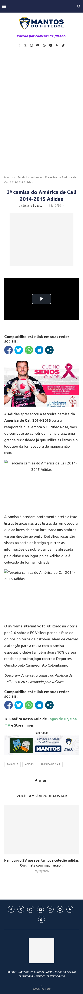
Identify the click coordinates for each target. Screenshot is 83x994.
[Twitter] (25, 45)
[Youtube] (37, 45)
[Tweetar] (18, 350)
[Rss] (57, 45)
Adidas (29, 764)
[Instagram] (31, 45)
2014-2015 (12, 764)
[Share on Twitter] (40, 781)
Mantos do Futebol (15, 177)
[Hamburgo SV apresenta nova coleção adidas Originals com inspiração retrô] (41, 829)
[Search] (79, 6)
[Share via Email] (44, 781)
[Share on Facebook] (36, 781)
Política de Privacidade (50, 976)
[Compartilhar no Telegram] (39, 350)
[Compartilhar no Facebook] (8, 350)
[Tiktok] (63, 45)
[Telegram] (50, 45)
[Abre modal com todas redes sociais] (49, 350)
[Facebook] (19, 45)
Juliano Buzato (32, 205)
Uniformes (36, 177)
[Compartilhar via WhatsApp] (29, 350)
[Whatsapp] (44, 45)
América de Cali (50, 764)
